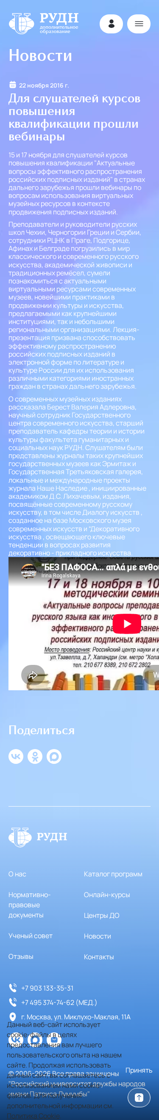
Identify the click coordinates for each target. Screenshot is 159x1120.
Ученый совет (30, 935)
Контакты (99, 956)
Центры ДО (102, 915)
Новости (97, 936)
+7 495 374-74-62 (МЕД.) (59, 1002)
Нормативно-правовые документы (29, 905)
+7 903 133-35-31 (47, 988)
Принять (139, 1070)
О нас (17, 873)
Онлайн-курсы (107, 894)
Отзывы (20, 956)
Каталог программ (113, 873)
